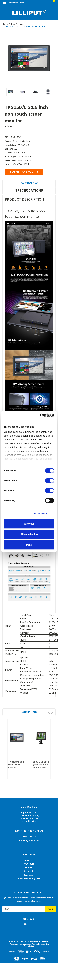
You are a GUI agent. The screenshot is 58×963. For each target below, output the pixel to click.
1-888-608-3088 (16, 2)
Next (52, 60)
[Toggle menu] (4, 4)
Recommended (29, 712)
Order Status (29, 837)
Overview (29, 183)
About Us (29, 860)
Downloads (29, 875)
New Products (17, 24)
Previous (5, 60)
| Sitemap (44, 941)
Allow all (29, 523)
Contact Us (29, 871)
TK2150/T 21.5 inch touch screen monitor (16, 766)
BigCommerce (24, 944)
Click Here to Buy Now (29, 878)
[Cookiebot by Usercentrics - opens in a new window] (41, 415)
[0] (50, 2)
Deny (29, 544)
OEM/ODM (29, 864)
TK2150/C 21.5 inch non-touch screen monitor (25, 26)
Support (29, 867)
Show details (40, 513)
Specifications (29, 190)
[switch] (49, 480)
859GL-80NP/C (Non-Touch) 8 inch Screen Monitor (41, 766)
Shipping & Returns (29, 840)
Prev (49, 712)
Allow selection (29, 534)
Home (5, 24)
